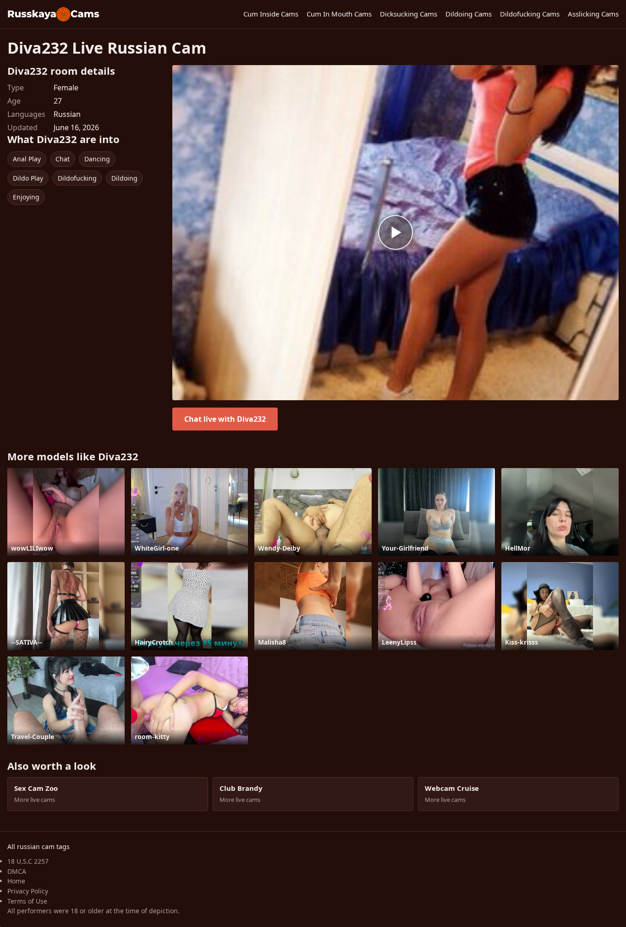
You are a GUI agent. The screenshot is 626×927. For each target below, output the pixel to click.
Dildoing (124, 178)
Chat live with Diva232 (225, 419)
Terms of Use (27, 901)
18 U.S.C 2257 (28, 861)
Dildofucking (77, 178)
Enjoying (26, 197)
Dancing (97, 158)
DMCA (16, 871)
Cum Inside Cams (270, 13)
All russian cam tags (38, 846)
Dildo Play (28, 178)
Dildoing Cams (468, 13)
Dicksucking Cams (408, 13)
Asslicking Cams (593, 13)
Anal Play (27, 158)
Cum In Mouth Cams (339, 13)
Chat (62, 158)
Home (16, 881)
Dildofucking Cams (530, 13)
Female (66, 88)
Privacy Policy (27, 891)
